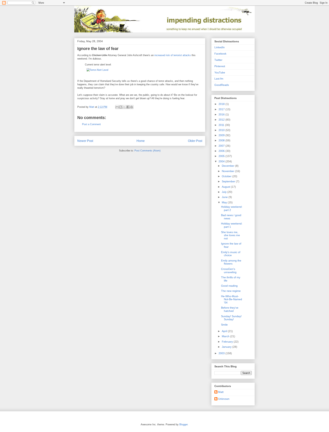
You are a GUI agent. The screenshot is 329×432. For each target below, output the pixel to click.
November (228, 171)
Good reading (229, 285)
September (229, 181)
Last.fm (218, 78)
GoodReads (221, 84)
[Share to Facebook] (128, 107)
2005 (222, 156)
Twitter (218, 59)
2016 (222, 114)
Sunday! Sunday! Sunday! (231, 318)
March (226, 336)
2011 (222, 124)
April (225, 331)
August (226, 186)
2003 (222, 353)
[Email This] (117, 107)
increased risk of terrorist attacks (172, 55)
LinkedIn (219, 47)
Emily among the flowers (231, 262)
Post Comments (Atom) (147, 150)
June (225, 197)
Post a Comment (91, 124)
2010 (222, 130)
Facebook (220, 53)
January (227, 346)
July (224, 191)
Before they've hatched (229, 309)
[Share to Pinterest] (131, 107)
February (228, 341)
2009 (222, 135)
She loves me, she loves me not (230, 235)
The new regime (231, 290)
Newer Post (85, 140)
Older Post (195, 140)
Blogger (183, 424)
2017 (222, 109)
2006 (222, 150)
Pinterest (219, 66)
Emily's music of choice (230, 254)
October (227, 176)
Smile (224, 324)
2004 (222, 161)
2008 (222, 140)
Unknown (223, 398)
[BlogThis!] (121, 107)
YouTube (219, 72)
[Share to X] (124, 107)
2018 (222, 103)
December (228, 165)
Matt (221, 391)
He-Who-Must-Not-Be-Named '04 (231, 299)
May (225, 202)
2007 (222, 145)
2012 (222, 119)
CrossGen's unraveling (228, 270)
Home (141, 140)
